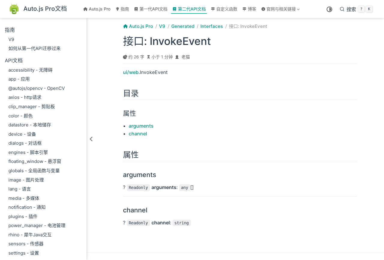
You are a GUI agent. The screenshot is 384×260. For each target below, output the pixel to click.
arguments (141, 126)
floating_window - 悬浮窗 (34, 161)
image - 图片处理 (26, 180)
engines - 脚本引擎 (28, 152)
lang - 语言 (19, 189)
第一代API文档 (153, 8)
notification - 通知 (27, 207)
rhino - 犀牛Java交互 (30, 235)
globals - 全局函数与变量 (34, 170)
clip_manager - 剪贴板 (31, 106)
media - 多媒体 (23, 198)
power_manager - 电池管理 (36, 225)
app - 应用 (19, 79)
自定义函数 (226, 8)
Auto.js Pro (99, 8)
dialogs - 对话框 (25, 143)
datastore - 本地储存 (29, 125)
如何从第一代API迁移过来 (34, 48)
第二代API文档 (192, 8)
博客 (252, 8)
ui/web (131, 72)
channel (138, 134)
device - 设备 (22, 134)
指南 (125, 8)
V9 (11, 39)
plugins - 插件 (23, 216)
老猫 (186, 56)
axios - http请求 (24, 97)
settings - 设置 (23, 253)
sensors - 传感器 (26, 244)
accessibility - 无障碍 (30, 70)
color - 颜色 (20, 116)
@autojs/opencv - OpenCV (36, 88)
